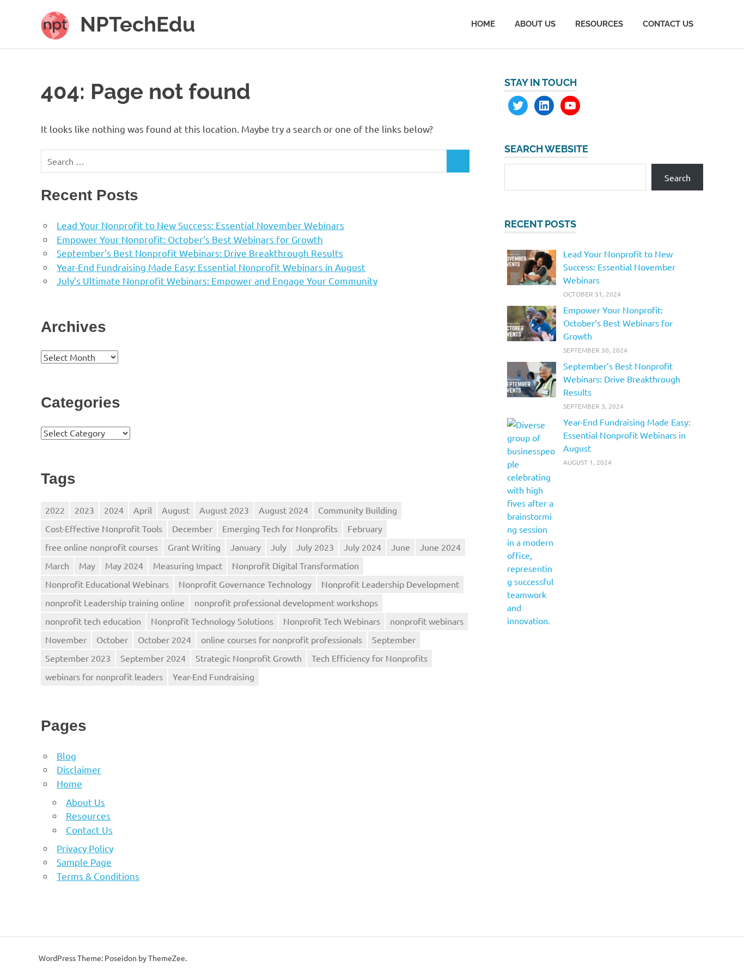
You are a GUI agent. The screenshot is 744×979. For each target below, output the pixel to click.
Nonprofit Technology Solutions (212, 620)
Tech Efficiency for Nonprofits (370, 657)
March (57, 565)
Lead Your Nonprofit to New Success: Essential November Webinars (200, 225)
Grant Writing (194, 546)
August (176, 509)
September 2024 (153, 657)
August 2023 (224, 509)
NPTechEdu (137, 24)
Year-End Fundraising (213, 676)
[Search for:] (244, 161)
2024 (114, 509)
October (112, 639)
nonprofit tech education (93, 620)
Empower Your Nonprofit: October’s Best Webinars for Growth (190, 239)
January (245, 546)
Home (483, 24)
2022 (55, 509)
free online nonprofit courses (101, 546)
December (192, 528)
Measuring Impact (187, 565)
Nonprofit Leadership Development (390, 583)
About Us (535, 24)
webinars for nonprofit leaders (104, 676)
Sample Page (84, 861)
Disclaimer (79, 769)
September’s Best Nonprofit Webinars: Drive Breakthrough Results (200, 252)
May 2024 (124, 565)
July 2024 (362, 546)
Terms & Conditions (98, 876)
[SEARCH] (458, 161)
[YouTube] (570, 105)
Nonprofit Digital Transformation (295, 565)
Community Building (357, 509)
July (278, 546)
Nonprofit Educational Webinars (107, 583)
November (66, 639)
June (400, 546)
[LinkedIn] (544, 105)
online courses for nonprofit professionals (281, 639)
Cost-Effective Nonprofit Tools (103, 528)
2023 (84, 509)
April (142, 509)
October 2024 (164, 639)
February (364, 528)
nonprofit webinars (427, 620)
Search (677, 177)
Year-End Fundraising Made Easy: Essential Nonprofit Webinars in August (211, 267)
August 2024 (283, 509)
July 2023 (315, 546)
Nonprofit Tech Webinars (331, 620)
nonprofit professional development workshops (286, 602)
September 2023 (78, 657)
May (87, 565)
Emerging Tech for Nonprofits (280, 528)
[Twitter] (518, 105)
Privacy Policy (85, 848)
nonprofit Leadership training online (115, 602)
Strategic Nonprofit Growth (249, 657)
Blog (66, 755)
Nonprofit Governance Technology (245, 583)
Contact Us (668, 24)
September (394, 639)
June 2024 (440, 546)
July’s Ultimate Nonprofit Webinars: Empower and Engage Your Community (217, 280)
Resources (599, 24)
